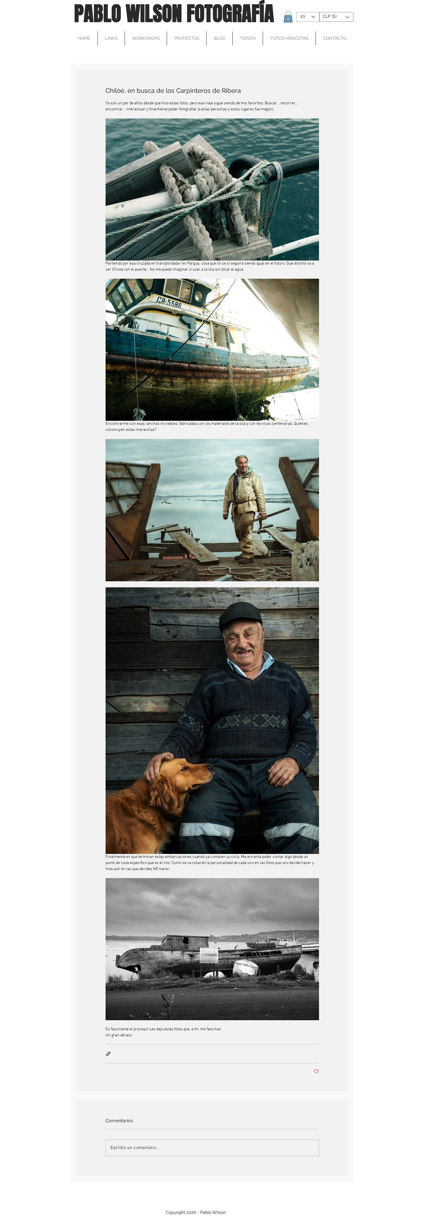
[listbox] (336, 17)
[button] (288, 17)
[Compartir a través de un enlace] (108, 1054)
